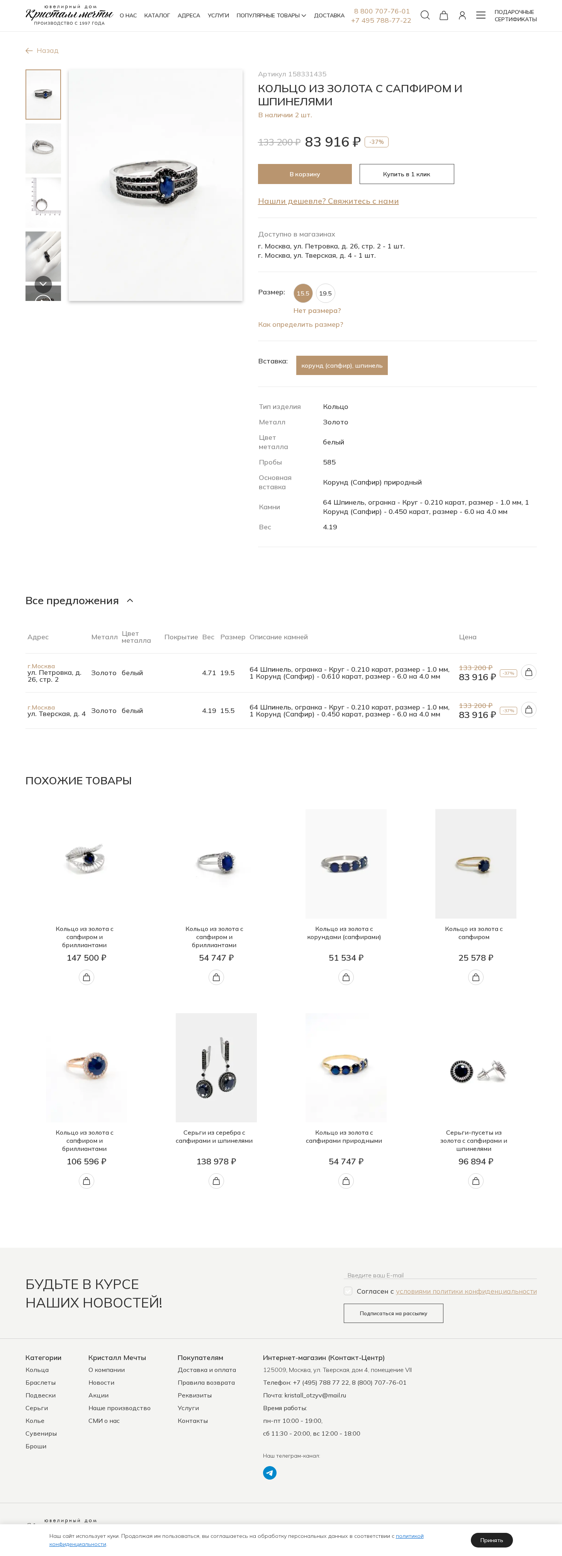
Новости (101, 1382)
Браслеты (40, 1382)
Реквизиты (195, 1395)
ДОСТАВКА (329, 15)
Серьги (36, 1408)
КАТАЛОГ (157, 15)
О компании (106, 1370)
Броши (35, 1446)
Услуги (188, 1408)
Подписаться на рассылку (393, 1313)
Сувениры (41, 1433)
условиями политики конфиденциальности (466, 1291)
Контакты (193, 1420)
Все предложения (72, 600)
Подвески (40, 1395)
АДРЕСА (189, 15)
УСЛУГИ (218, 15)
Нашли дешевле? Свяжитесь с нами (328, 201)
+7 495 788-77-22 (381, 20)
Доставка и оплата (207, 1370)
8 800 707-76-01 (382, 11)
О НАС (128, 15)
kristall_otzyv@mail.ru (315, 1395)
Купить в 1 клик (406, 174)
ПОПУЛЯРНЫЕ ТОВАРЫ (268, 15)
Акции (98, 1395)
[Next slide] (43, 284)
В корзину (305, 174)
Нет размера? (317, 310)
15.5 (303, 293)
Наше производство (119, 1408)
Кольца (37, 1370)
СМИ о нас (104, 1420)
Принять (492, 1540)
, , (337, 1370)
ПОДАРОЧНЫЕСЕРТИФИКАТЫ (516, 15)
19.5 (325, 293)
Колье (34, 1420)
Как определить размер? (300, 324)
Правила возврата (206, 1382)
